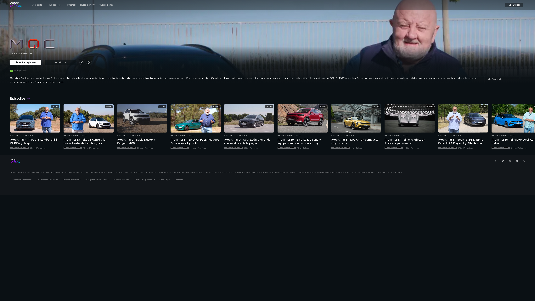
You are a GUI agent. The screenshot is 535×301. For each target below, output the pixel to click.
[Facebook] (496, 161)
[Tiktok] (503, 161)
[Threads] (510, 161)
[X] (523, 161)
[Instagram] (516, 161)
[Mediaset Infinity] (16, 5)
